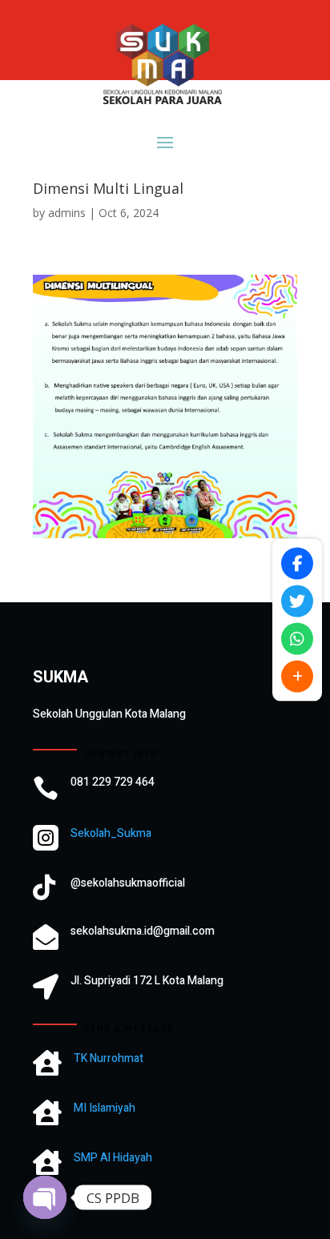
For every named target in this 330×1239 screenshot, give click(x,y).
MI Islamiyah (104, 1108)
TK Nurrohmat (108, 1058)
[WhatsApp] (297, 638)
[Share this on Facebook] (297, 563)
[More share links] (297, 676)
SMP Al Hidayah (113, 1157)
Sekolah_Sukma (110, 833)
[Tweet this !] (297, 601)
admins (67, 212)
